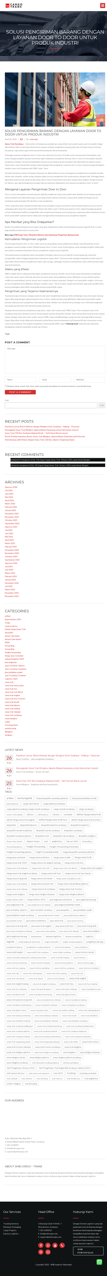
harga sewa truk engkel (91, 868)
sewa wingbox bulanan (90, 1052)
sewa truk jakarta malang (76, 1000)
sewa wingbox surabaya (17, 1063)
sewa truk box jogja (85, 963)
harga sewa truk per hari (42, 883)
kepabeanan (36, 936)
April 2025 (9, 540)
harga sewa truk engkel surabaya (22, 873)
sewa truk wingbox (73, 1047)
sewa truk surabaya (13, 715)
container (68, 814)
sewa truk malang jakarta (89, 1010)
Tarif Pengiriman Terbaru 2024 (21, 1068)
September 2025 (12, 523)
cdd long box (42, 814)
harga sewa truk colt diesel (65, 868)
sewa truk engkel (12, 695)
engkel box (57, 841)
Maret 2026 (10, 503)
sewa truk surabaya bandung (49, 1026)
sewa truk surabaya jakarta (18, 1031)
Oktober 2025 (11, 520)
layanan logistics (53, 936)
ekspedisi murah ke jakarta (19, 830)
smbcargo (34, 139)
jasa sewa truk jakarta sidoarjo (19, 931)
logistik (10, 941)
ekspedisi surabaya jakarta (19, 836)
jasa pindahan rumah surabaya (20, 915)
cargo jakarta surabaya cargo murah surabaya (28, 809)
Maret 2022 (10, 589)
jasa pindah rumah (14, 921)
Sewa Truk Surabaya (14, 144)
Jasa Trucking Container (15, 675)
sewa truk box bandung (17, 963)
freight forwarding (13, 652)
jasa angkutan (11, 662)
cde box (56, 814)
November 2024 (12, 553)
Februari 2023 (11, 576)
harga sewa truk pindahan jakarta (73, 884)
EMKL (7, 642)
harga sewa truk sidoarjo (17, 889)
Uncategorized (11, 725)
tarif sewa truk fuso (16, 1073)
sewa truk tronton (90, 1042)
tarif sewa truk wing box (39, 1073)
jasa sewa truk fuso (64, 926)
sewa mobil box (81, 947)
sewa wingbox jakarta (39, 1057)
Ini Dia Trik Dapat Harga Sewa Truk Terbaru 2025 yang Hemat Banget (60, 460)
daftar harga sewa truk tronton (85, 819)
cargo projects (11, 626)
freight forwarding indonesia (64, 846)
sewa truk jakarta (12, 705)
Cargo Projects (9, 1230)
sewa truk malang (12, 708)
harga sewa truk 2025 (17, 862)
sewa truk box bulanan (40, 963)
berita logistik (24, 798)
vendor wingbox (14, 1083)
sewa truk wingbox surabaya (46, 1052)
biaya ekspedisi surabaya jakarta (52, 798)
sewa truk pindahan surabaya (75, 1021)
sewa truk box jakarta (63, 963)
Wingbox (9, 731)
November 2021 (12, 596)
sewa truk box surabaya (64, 968)
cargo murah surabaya (64, 809)
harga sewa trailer (62, 857)
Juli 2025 (9, 530)
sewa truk (9, 682)
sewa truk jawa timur (39, 1010)
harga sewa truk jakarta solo (68, 878)
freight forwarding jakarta (19, 852)
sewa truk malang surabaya (46, 1015)
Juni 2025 (9, 533)
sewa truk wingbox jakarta (18, 1052)
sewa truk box (11, 689)
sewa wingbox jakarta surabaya (67, 1057)
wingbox (8, 735)
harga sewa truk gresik (17, 878)
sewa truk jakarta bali (16, 994)
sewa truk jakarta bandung (40, 994)
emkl (46, 841)
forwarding (9, 646)
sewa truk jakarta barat (66, 994)
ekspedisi (9, 632)
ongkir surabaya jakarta (72, 942)
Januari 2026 (10, 510)
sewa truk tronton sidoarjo (19, 1047)
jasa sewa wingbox (91, 931)
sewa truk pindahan (89, 1015)
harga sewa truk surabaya (43, 889)
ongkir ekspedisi (51, 942)
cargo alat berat (31, 803)
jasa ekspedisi (62, 910)
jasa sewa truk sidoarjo (69, 931)
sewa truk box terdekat (89, 968)
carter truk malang (14, 814)
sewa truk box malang (16, 968)
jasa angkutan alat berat (61, 899)
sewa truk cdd (13, 973)
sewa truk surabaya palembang (47, 1036)
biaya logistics (13, 803)
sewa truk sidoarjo (13, 712)
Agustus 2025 (11, 527)
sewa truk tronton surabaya (47, 1047)
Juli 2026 (9, 490)
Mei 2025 (9, 536)
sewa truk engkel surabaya (44, 984)
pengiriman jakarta (14, 947)
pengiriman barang (95, 942)
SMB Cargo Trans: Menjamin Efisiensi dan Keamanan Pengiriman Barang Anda (46, 235)
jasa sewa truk (56, 920)
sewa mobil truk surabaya (38, 952)
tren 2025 (58, 1073)
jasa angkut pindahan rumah (67, 904)
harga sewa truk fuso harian (78, 873)
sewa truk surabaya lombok (45, 1031)
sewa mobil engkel (15, 952)
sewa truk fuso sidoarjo (17, 989)
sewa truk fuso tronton (15, 698)
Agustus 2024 (11, 563)
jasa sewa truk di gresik (17, 926)
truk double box (73, 1078)
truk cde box (57, 1078)
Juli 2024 (9, 566)
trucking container (88, 1073)
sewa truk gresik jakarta (41, 989)
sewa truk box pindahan (39, 968)
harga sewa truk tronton (70, 889)
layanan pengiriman (73, 936)
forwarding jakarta (14, 847)
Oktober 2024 (11, 556)
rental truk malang (62, 947)
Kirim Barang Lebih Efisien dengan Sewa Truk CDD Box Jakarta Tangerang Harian (40, 440)
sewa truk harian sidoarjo (66, 989)
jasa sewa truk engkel (41, 926)
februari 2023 (72, 841)
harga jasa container (16, 857)
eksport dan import (13, 639)
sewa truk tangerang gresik (18, 1042)
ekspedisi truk (42, 835)
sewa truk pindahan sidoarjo (46, 1021)
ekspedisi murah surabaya (48, 830)
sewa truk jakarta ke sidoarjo (48, 1000)
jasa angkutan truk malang (39, 905)
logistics (89, 936)
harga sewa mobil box (40, 857)
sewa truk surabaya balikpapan (20, 1026)
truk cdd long (42, 1078)
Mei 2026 (9, 497)
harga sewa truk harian (41, 878)
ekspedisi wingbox (87, 836)
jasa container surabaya (41, 910)
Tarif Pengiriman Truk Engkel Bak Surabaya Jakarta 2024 (64, 1068)
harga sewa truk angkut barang (46, 862)
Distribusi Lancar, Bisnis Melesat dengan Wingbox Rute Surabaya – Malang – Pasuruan (42, 426)
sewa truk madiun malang (63, 1010)
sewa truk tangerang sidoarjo (47, 1042)
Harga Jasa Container (14, 656)
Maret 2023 (10, 573)
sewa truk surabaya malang (18, 1036)
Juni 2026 (9, 494)
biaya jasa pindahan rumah (84, 798)
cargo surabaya (86, 809)
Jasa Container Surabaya (15, 669)
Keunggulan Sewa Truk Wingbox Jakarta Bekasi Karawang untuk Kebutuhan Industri (42, 430)
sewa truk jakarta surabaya (73, 1005)
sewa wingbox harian (16, 1057)
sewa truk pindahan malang (18, 1021)
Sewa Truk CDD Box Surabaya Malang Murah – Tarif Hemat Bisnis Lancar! (36, 433)
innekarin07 (15, 460)
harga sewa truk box (74, 862)
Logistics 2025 (11, 679)
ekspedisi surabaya (73, 830)
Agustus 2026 (11, 487)
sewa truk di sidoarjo (56, 978)
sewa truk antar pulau (14, 685)
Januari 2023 (10, 579)
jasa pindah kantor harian (49, 915)
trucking (71, 1073)
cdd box (29, 814)
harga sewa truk (83, 857)
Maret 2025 (10, 543)
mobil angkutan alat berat (29, 942)
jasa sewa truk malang (46, 931)
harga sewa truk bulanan (17, 868)
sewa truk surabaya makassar (74, 1031)
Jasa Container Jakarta (15, 665)
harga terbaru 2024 (15, 899)
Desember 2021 (12, 593)
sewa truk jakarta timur (16, 1010)
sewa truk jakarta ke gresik (19, 999)
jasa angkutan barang (86, 899)
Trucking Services (11, 1223)
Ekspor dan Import (15, 841)
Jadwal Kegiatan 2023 (14, 659)
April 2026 (9, 500)
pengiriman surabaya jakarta (38, 947)
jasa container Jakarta (17, 910)
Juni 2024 (9, 569)
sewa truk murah (69, 1015)
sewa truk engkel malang (18, 984)
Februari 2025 (11, 546)
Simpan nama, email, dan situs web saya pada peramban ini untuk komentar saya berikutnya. (49, 386)
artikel (7, 616)
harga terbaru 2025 (36, 899)
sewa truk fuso (67, 983)
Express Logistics (11, 1233)
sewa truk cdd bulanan (32, 973)
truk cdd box (26, 1078)
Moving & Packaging (12, 1227)
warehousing (10, 728)
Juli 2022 (9, 586)
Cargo (7, 622)
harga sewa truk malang (17, 884)
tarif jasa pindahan (71, 1063)
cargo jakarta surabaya (54, 803)
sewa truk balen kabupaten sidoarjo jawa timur (27, 957)
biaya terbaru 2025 (13, 619)
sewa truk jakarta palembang (19, 1005)
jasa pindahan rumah (13, 672)
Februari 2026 (11, 507)
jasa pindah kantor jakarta (75, 915)
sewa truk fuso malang (87, 984)
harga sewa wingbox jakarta (71, 894)
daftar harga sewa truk (88, 814)
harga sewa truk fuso (51, 873)
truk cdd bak (12, 1078)
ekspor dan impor (12, 636)
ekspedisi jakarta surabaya (53, 825)
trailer (7, 722)
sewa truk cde (77, 973)
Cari (7, 400)
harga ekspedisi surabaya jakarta (78, 852)
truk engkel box (91, 1078)
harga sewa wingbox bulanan (42, 894)
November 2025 (12, 517)
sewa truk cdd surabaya (56, 973)
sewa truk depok (36, 978)
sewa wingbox (11, 718)
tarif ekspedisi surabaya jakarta (45, 1063)
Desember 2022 (12, 583)
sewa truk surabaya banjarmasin (80, 1026)
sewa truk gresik (12, 702)
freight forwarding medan (47, 852)
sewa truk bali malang (60, 957)
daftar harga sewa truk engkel (21, 819)
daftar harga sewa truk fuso (53, 819)
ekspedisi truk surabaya (63, 836)
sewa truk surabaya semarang (78, 1036)
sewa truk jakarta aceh (91, 989)
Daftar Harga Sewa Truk (15, 629)
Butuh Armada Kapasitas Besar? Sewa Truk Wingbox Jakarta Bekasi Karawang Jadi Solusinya (45, 436)
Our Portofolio (85, 1251)
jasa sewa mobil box (36, 920)
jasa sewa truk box (75, 921)
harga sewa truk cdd (40, 868)
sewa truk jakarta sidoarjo (46, 1005)
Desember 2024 (12, 550)
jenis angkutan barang (17, 936)
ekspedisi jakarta (28, 825)
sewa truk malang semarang (19, 1015)
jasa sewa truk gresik (86, 926)
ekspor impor (33, 841)
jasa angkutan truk (15, 904)
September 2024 (12, 560)
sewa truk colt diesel (14, 692)
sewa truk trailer (71, 1042)
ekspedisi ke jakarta (79, 825)
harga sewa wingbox (16, 894)
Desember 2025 (12, 513)
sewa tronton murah (84, 952)
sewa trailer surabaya (62, 952)
